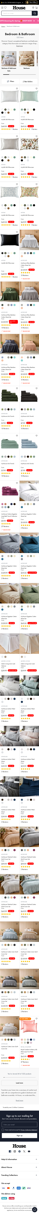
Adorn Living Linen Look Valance (8, 665)
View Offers (32, 2)
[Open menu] (2, 8)
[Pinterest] (19, 1151)
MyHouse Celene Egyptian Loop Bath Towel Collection (9, 515)
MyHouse (24, 260)
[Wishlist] (5, 8)
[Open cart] (36, 8)
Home (3, 26)
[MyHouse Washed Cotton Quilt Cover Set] (9, 837)
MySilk (3, 117)
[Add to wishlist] (17, 88)
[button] (10, 81)
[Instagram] (15, 1151)
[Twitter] (24, 1151)
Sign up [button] (19, 1135)
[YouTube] (29, 1151)
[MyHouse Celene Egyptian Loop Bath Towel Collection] (9, 491)
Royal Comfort (26, 1047)
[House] (19, 7)
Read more (19, 46)
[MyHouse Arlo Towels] (9, 396)
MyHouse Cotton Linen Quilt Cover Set (9, 953)
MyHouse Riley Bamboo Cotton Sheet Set (28, 264)
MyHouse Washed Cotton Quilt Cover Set (8, 858)
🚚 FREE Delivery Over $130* (22, 2)
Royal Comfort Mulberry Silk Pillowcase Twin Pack (29, 1051)
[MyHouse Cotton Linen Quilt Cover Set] (9, 931)
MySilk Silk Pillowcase (7, 119)
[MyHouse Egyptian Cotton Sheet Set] (29, 491)
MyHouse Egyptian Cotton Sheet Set (28, 515)
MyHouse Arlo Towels (7, 416)
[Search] (35, 13)
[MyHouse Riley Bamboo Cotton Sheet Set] (29, 240)
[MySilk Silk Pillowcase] (9, 96)
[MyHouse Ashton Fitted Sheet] (9, 685)
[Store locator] (33, 8)
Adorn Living (5, 661)
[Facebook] (10, 1151)
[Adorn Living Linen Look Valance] (9, 643)
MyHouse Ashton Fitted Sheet (8, 710)
